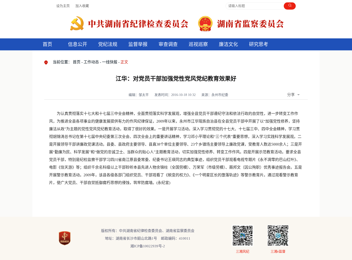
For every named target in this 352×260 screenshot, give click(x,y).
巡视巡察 (198, 44)
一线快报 (109, 62)
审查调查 (168, 44)
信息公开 (77, 44)
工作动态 (91, 62)
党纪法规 (107, 44)
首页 (47, 44)
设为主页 (63, 6)
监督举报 (138, 44)
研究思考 (258, 44)
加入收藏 (82, 6)
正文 (124, 62)
